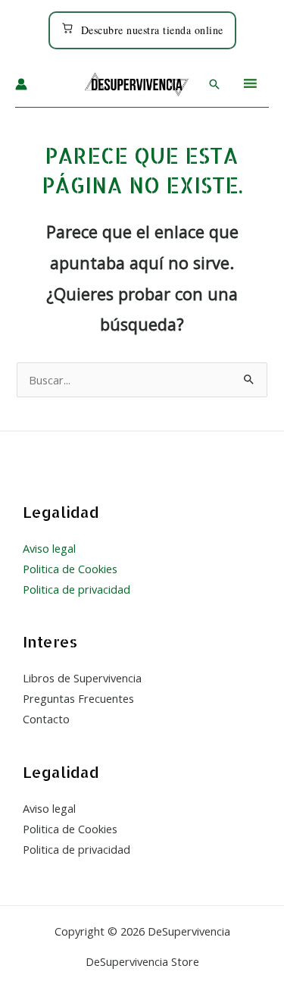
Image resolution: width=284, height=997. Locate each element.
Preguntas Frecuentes (78, 698)
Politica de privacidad (76, 589)
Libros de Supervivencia (82, 677)
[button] (214, 84)
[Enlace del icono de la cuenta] (21, 84)
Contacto (46, 718)
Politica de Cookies (70, 568)
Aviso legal (49, 548)
